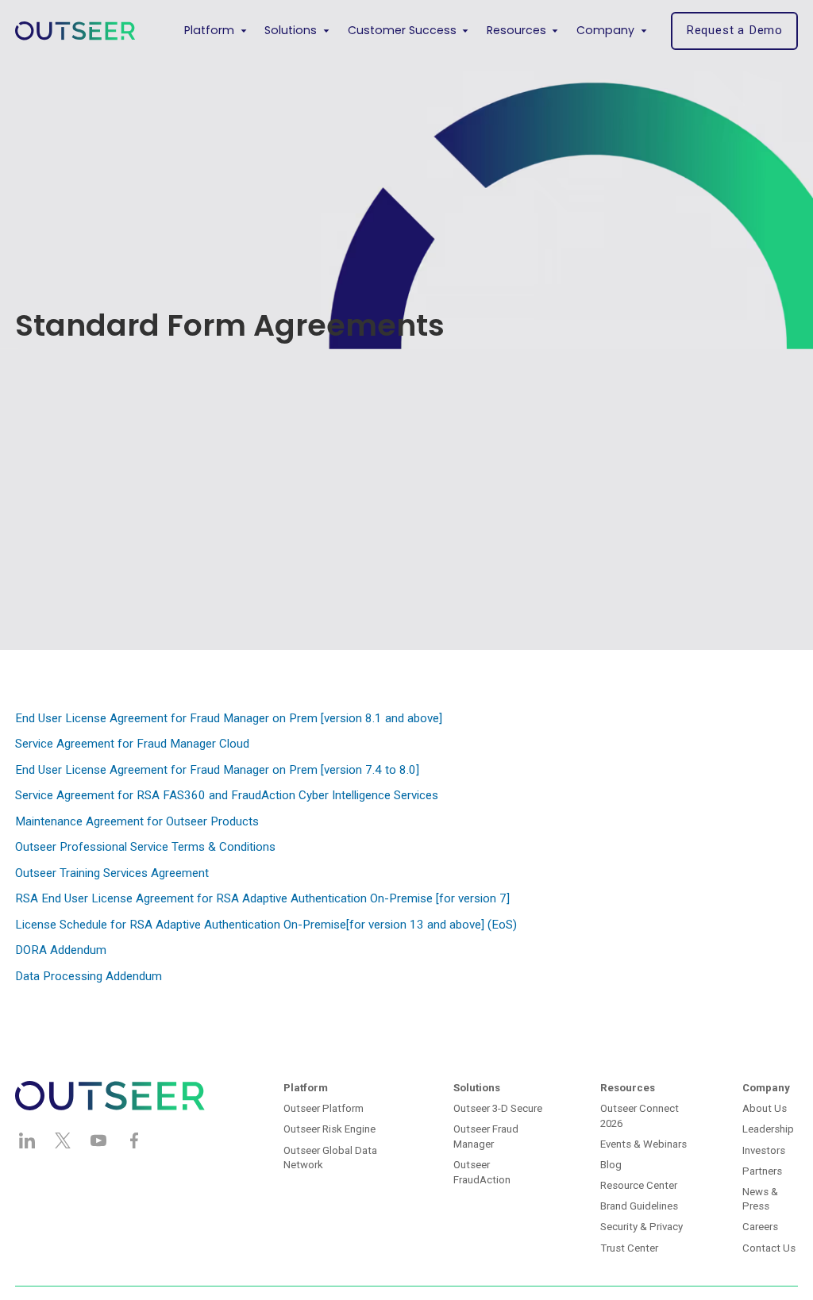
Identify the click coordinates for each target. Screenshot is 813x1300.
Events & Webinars (643, 1144)
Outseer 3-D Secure (497, 1108)
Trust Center (629, 1248)
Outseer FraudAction (482, 1172)
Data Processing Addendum (88, 976)
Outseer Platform (323, 1108)
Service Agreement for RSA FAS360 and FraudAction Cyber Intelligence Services (226, 795)
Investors (763, 1150)
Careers (760, 1227)
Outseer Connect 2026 (639, 1115)
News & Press (760, 1199)
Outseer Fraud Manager (485, 1136)
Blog (611, 1165)
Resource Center (638, 1185)
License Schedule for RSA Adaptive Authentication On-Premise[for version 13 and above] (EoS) (266, 924)
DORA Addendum (60, 950)
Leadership (768, 1129)
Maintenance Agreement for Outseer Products (137, 821)
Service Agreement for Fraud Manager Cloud (132, 744)
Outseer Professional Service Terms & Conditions (145, 847)
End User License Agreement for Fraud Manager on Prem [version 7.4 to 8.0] (217, 770)
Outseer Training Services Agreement (112, 873)
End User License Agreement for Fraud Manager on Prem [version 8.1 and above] (228, 718)
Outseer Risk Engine (329, 1129)
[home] (75, 30)
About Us (764, 1108)
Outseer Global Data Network (330, 1157)
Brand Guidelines (639, 1206)
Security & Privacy (641, 1227)
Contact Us (769, 1248)
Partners (762, 1171)
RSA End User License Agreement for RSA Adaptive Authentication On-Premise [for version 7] (262, 898)
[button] (215, 31)
